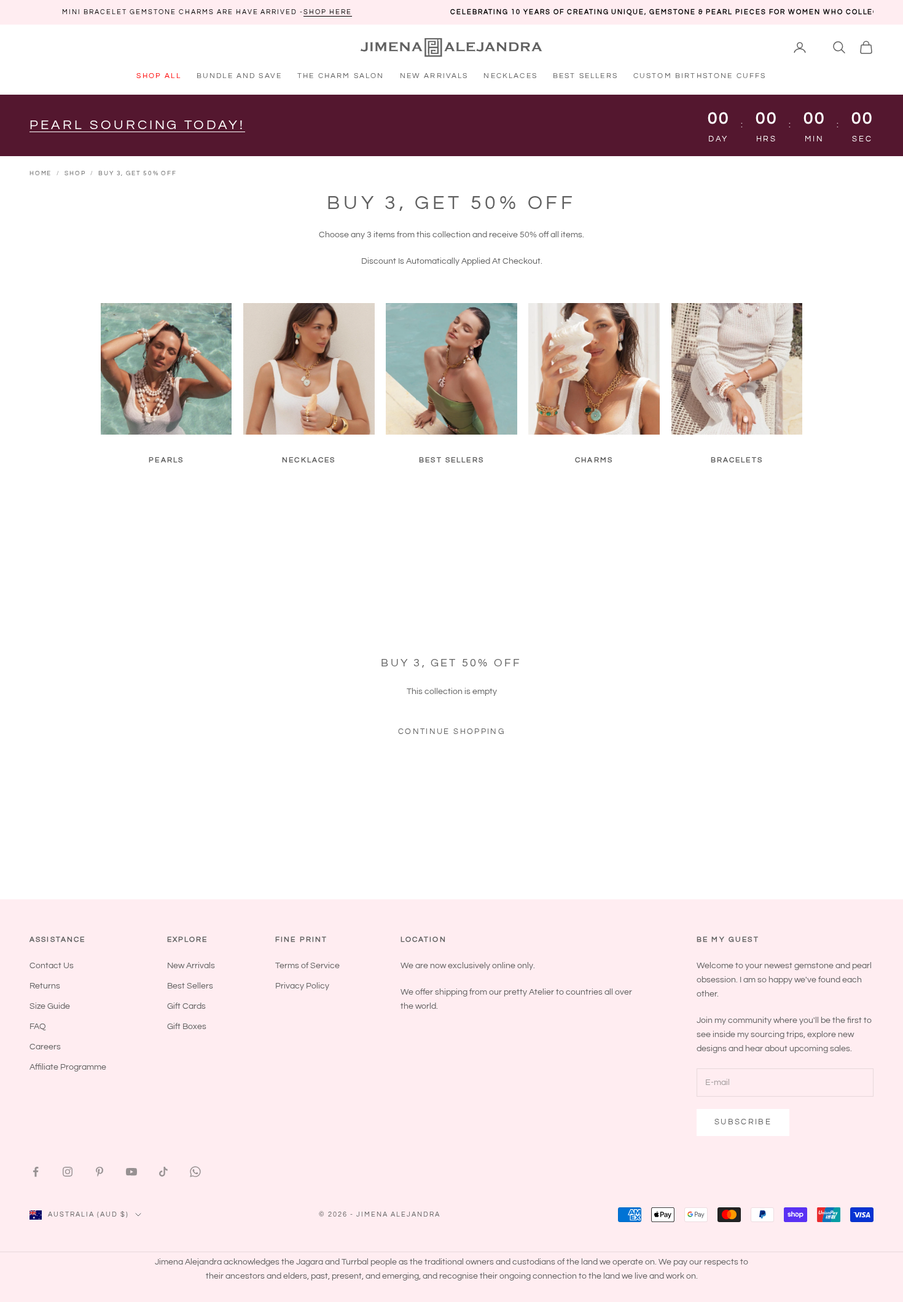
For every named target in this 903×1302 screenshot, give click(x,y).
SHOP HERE (240, 12)
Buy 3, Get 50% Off (137, 173)
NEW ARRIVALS (434, 76)
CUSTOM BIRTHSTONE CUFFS (700, 76)
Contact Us (51, 965)
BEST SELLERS (585, 76)
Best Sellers (190, 986)
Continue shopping (451, 731)
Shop (74, 173)
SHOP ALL (158, 76)
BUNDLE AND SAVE (239, 76)
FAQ (37, 1026)
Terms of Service (307, 965)
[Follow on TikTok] (163, 1172)
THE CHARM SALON (340, 76)
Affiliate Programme (67, 1067)
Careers (45, 1047)
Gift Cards (186, 1006)
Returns (44, 986)
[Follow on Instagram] (67, 1172)
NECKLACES (510, 76)
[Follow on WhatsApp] (195, 1172)
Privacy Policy (302, 986)
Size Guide (49, 1006)
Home (40, 173)
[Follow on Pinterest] (99, 1172)
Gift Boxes (186, 1026)
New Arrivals (191, 965)
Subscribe (743, 1122)
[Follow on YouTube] (131, 1172)
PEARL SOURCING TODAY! (137, 125)
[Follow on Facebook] (35, 1172)
